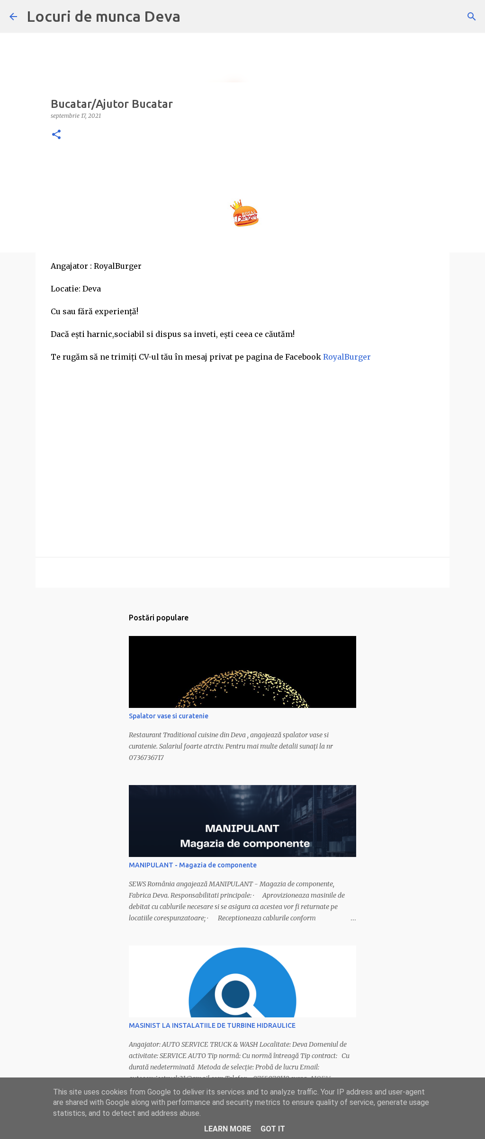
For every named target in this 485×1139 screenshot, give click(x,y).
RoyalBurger (347, 357)
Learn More (227, 1128)
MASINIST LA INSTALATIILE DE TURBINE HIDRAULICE (212, 1025)
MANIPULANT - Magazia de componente (193, 865)
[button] (56, 135)
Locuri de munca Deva (103, 16)
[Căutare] (471, 16)
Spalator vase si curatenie (168, 716)
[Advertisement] (242, 438)
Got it (272, 1128)
